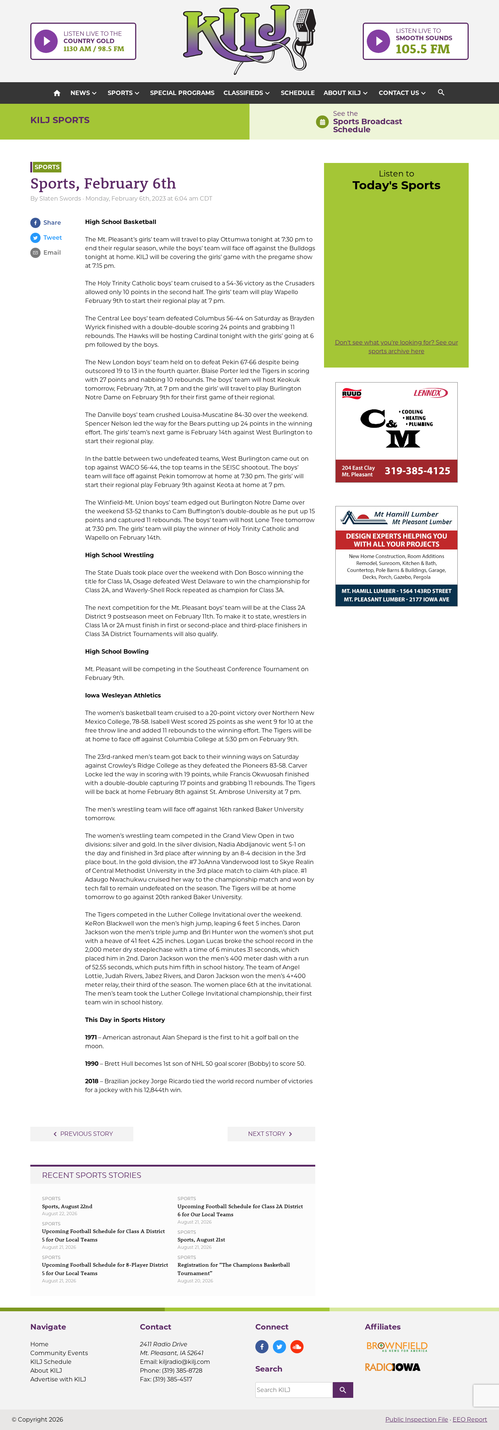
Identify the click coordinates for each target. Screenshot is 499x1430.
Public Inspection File (416, 1419)
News (85, 93)
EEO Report (470, 1419)
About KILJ (347, 93)
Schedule (298, 93)
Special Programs (182, 93)
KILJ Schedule (51, 1361)
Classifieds (248, 93)
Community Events (59, 1353)
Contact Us (403, 93)
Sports (124, 93)
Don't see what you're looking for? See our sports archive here (396, 347)
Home (39, 1344)
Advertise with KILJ (58, 1379)
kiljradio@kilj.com (184, 1361)
